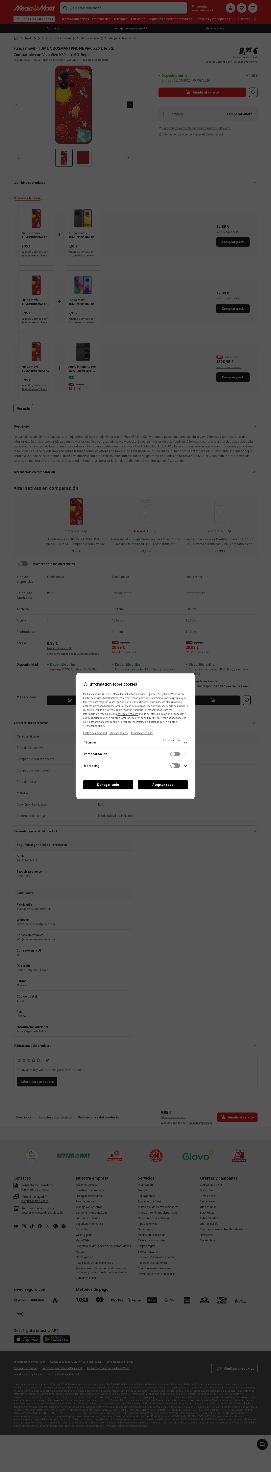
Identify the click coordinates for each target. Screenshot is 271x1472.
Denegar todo (108, 784)
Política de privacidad (95, 733)
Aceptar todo (162, 784)
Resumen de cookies (142, 733)
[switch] (175, 754)
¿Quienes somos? (118, 733)
